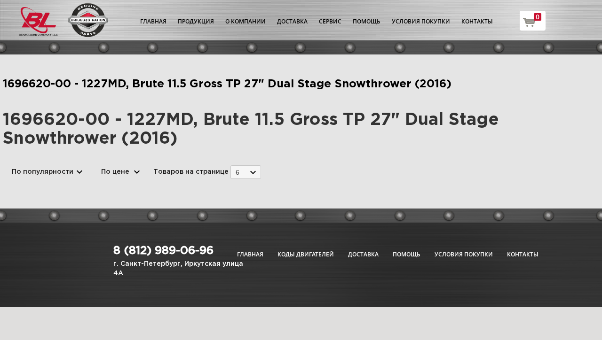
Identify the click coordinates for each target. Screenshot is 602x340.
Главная (153, 21)
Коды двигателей (305, 254)
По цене (115, 172)
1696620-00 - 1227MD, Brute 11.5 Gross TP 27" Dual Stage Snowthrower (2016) (227, 84)
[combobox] (245, 172)
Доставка (292, 21)
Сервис (330, 21)
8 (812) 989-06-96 (163, 251)
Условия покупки (421, 21)
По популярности (42, 172)
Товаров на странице (191, 172)
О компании (245, 21)
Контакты (477, 21)
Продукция (196, 21)
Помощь (366, 21)
